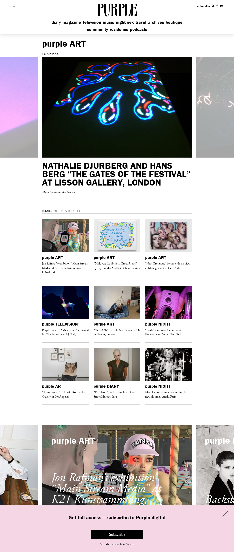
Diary (56, 22)
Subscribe (117, 534)
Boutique (174, 22)
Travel (140, 22)
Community (97, 29)
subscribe (203, 6)
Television (92, 22)
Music (108, 22)
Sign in (130, 544)
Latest (75, 211)
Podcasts (138, 29)
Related (47, 211)
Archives (156, 22)
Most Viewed (62, 211)
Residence (119, 29)
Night (121, 22)
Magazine (72, 22)
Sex (130, 22)
